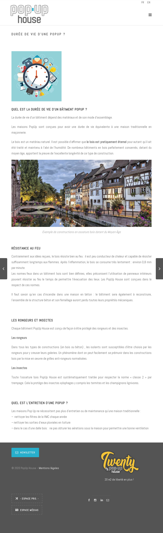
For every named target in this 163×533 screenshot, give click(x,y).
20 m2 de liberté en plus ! (119, 479)
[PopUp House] (29, 15)
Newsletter (27, 452)
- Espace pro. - (29, 498)
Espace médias (29, 510)
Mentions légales (49, 468)
